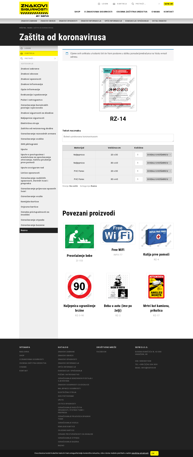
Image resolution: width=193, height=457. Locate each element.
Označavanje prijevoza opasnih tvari (38, 190)
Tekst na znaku (71, 130)
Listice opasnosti (30, 172)
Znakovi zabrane (29, 21)
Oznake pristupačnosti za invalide (35, 213)
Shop (77, 11)
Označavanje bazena (33, 225)
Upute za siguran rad (32, 167)
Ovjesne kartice (29, 206)
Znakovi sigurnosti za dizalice (37, 113)
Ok (153, 453)
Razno (29, 28)
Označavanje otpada (32, 219)
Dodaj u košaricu (157, 154)
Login (105, 4)
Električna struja (30, 123)
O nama (155, 11)
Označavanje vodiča (32, 138)
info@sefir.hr (148, 368)
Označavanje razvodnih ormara (38, 133)
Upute (24, 149)
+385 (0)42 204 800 (148, 364)
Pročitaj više (78, 259)
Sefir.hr (168, 4)
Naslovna (24, 351)
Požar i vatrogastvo (32, 99)
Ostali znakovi (159, 21)
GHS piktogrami (29, 144)
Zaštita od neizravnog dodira (37, 128)
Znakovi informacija (91, 21)
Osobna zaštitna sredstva (132, 11)
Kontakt (169, 11)
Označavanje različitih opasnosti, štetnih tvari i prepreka (34, 181)
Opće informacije (113, 21)
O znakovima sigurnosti (98, 11)
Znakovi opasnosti (68, 21)
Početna (22, 28)
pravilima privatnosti (140, 453)
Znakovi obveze (48, 21)
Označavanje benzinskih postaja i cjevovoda (34, 106)
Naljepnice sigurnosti (32, 118)
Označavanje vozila (32, 196)
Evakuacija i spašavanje (137, 21)
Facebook (101, 351)
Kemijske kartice (30, 201)
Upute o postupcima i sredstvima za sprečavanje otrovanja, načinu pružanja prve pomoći (36, 158)
